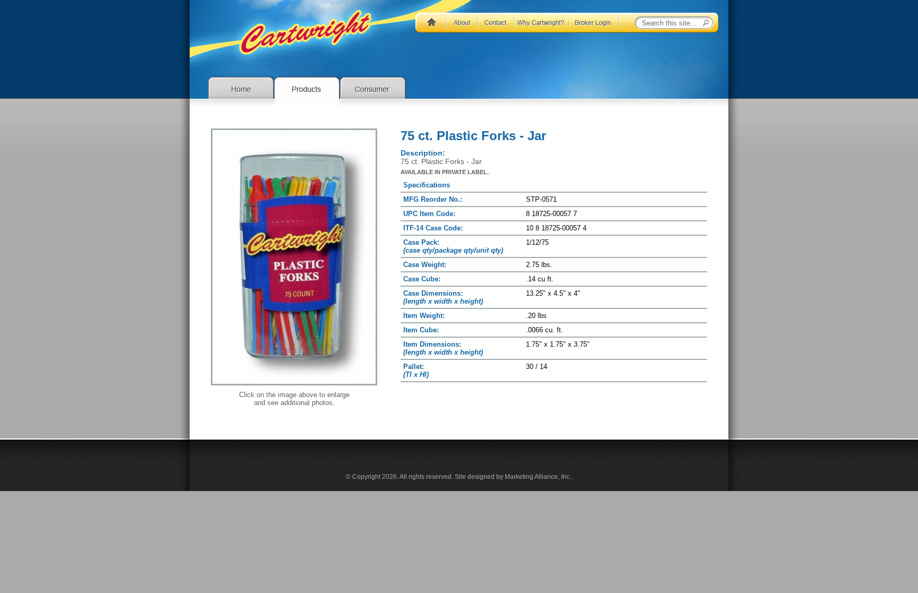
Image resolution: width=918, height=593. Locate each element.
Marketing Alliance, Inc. (538, 476)
